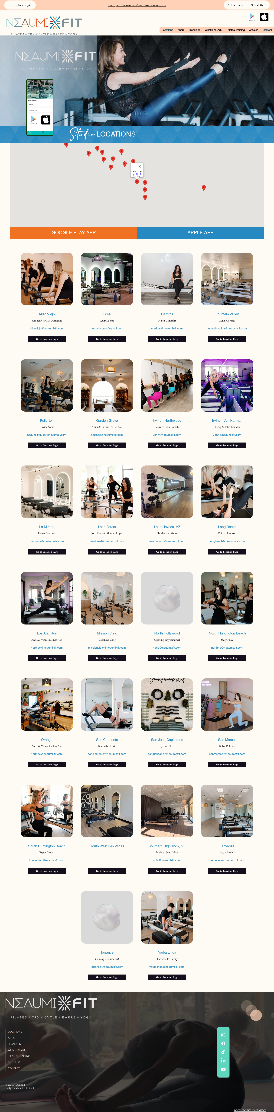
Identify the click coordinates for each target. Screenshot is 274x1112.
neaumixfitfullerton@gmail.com (46, 434)
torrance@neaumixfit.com (107, 966)
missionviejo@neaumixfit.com (107, 647)
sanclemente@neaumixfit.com (107, 753)
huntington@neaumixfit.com (46, 860)
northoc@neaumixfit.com (107, 434)
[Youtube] (223, 1069)
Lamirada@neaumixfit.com (47, 541)
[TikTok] (223, 1052)
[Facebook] (223, 1043)
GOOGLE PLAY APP (74, 232)
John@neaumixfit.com (167, 434)
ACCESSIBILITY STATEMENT (250, 1110)
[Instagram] (223, 1035)
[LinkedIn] (223, 1060)
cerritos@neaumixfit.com (167, 328)
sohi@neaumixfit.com (167, 860)
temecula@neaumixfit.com (227, 860)
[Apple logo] (264, 17)
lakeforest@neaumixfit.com (107, 541)
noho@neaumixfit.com (167, 647)
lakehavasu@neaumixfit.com (167, 541)
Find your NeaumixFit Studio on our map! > (137, 5)
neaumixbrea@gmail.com (107, 328)
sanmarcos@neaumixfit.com (227, 753)
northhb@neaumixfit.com (227, 647)
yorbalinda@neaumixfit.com (167, 966)
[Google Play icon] (252, 17)
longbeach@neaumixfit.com (227, 541)
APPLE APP (200, 232)
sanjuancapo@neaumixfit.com (167, 753)
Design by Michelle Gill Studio (20, 1088)
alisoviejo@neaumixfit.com (47, 328)
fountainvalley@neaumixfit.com (227, 328)
